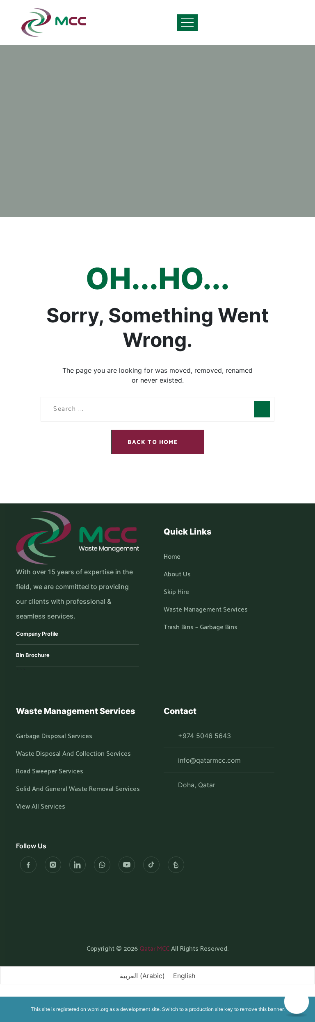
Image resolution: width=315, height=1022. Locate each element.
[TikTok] (151, 865)
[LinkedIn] (77, 865)
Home (127, 73)
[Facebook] (28, 865)
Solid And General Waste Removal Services (78, 789)
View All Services (40, 807)
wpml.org (97, 1009)
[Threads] (176, 865)
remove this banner (261, 1009)
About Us (177, 574)
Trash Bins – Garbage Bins (200, 627)
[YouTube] (127, 865)
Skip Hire (176, 592)
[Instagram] (53, 865)
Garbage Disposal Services (54, 736)
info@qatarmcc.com (209, 760)
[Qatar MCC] (54, 22)
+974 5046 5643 (204, 736)
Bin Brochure (33, 655)
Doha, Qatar (196, 785)
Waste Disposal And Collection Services (73, 754)
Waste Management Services (206, 610)
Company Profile (37, 633)
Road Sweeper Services (49, 771)
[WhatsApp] (102, 865)
